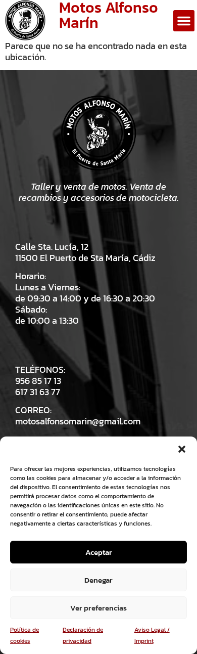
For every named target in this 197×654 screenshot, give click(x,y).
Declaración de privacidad (83, 635)
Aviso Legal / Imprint (152, 635)
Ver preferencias (98, 608)
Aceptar (98, 552)
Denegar (98, 580)
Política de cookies (24, 635)
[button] (182, 449)
